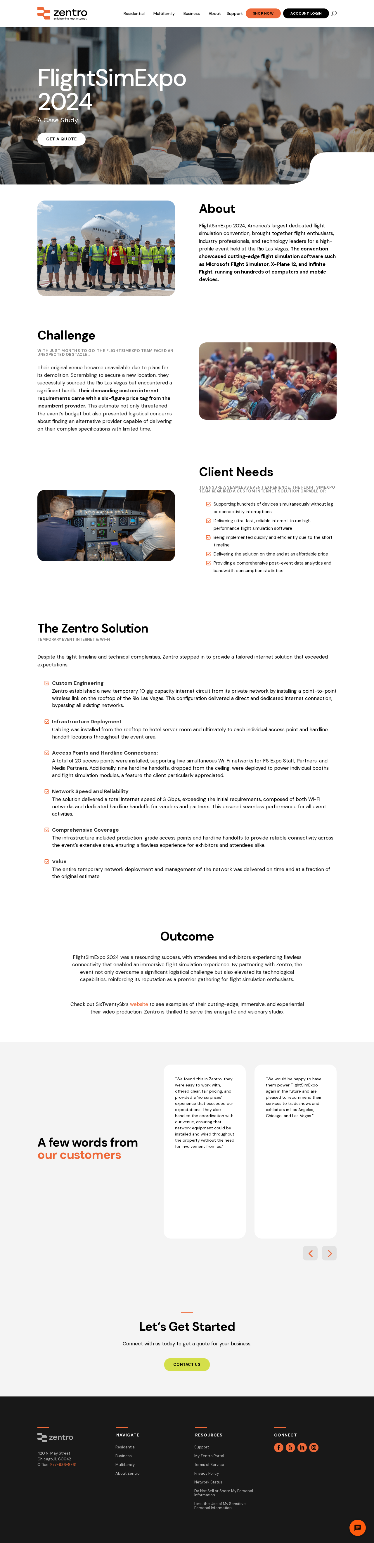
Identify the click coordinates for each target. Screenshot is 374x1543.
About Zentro (127, 1473)
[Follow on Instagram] (313, 1447)
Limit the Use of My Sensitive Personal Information (220, 1506)
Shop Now (263, 13)
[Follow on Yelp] (290, 1447)
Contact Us (187, 1364)
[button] (310, 1253)
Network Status (208, 1482)
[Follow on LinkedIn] (302, 1447)
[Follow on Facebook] (278, 1447)
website (139, 1004)
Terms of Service (209, 1465)
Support (235, 13)
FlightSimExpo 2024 (111, 89)
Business (191, 13)
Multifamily (164, 13)
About (215, 13)
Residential (134, 13)
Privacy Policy (206, 1473)
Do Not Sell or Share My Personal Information (223, 1493)
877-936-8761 (63, 1464)
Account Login (306, 13)
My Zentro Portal (209, 1456)
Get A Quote (61, 139)
